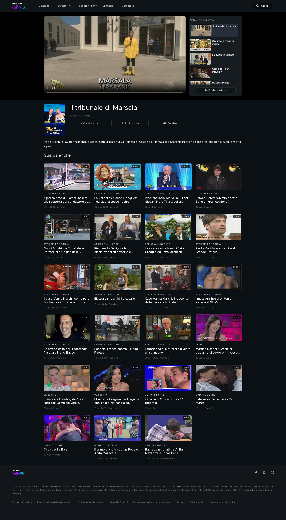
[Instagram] (264, 472)
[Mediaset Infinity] (19, 5)
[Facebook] (256, 472)
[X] (272, 472)
